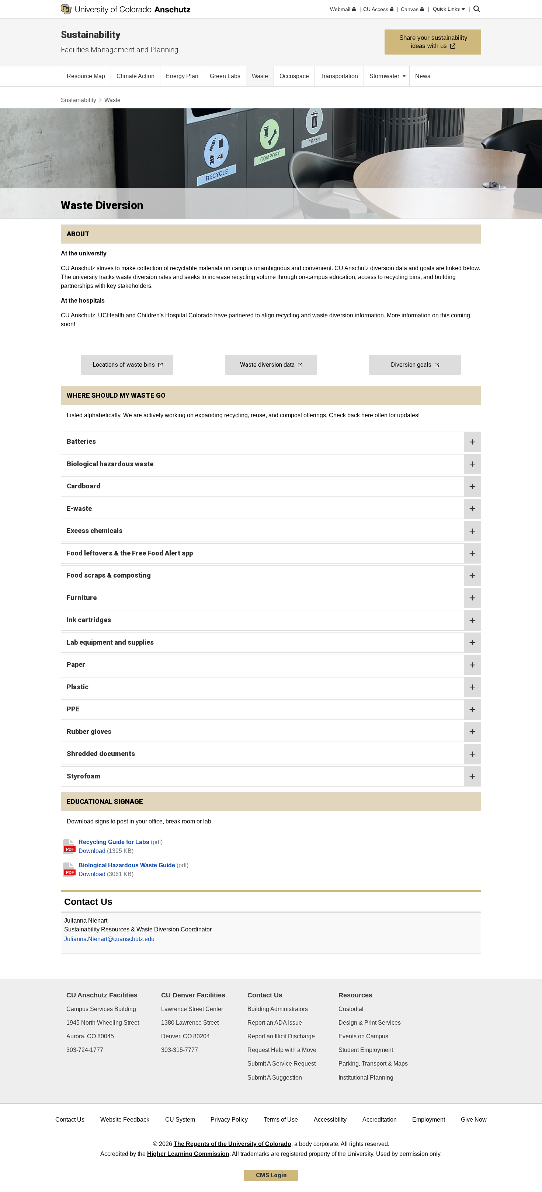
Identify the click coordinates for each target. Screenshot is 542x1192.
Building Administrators (277, 1009)
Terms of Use (281, 1119)
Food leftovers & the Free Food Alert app (130, 553)
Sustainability (90, 34)
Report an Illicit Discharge (281, 1036)
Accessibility (330, 1119)
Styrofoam (83, 776)
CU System (180, 1119)
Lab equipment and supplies (110, 642)
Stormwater (385, 76)
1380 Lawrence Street (190, 1023)
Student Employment (365, 1050)
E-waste (79, 508)
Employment (428, 1119)
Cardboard (83, 486)
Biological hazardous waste (110, 464)
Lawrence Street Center (192, 1009)
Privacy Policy (229, 1119)
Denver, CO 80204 (185, 1036)
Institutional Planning (365, 1077)
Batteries (81, 441)
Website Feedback (124, 1119)
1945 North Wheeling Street (102, 1023)
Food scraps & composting (109, 575)
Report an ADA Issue (274, 1023)
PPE (73, 709)
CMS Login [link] (271, 1175)
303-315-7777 (179, 1050)
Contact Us (69, 1119)
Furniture (82, 598)
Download (93, 851)
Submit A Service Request (281, 1063)
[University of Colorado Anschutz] (126, 9)
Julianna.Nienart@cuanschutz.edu (109, 939)
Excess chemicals (94, 530)
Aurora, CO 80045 (90, 1036)
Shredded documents (101, 753)
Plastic (77, 687)
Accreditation (379, 1119)
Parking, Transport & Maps (373, 1063)
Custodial (351, 1009)
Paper (76, 664)
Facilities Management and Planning (119, 49)
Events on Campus (363, 1036)
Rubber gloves (89, 731)
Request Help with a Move (281, 1050)
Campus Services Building (101, 1009)
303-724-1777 (84, 1050)
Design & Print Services (369, 1023)
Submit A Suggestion (274, 1077)
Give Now (474, 1119)
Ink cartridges (89, 620)
